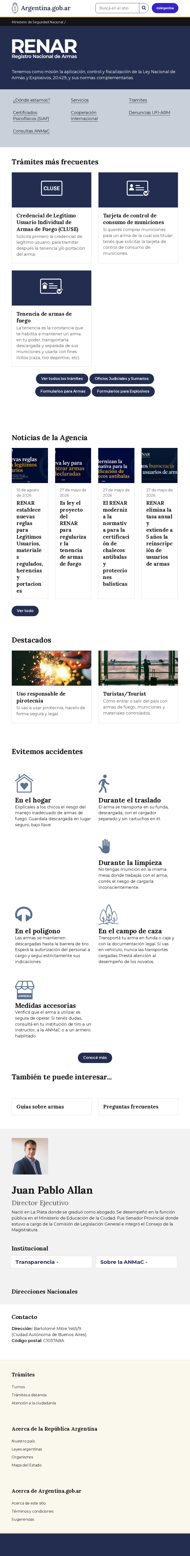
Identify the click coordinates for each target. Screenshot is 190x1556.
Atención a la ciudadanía (34, 1403)
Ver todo (25, 611)
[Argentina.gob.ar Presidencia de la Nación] (41, 8)
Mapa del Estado (27, 1465)
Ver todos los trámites (62, 378)
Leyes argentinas (27, 1449)
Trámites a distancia (29, 1395)
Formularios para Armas (63, 391)
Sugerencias (23, 1519)
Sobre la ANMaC (122, 1262)
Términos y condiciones (33, 1511)
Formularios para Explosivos (123, 391)
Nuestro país (23, 1441)
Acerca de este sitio (29, 1503)
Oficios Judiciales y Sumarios (122, 378)
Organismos (22, 1457)
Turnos (18, 1387)
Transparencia (35, 1262)
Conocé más (95, 1057)
